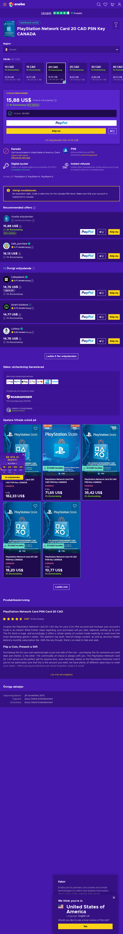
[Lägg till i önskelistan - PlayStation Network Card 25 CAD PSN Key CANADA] (35, 507)
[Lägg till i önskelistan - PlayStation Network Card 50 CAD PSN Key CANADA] (114, 430)
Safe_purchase (19, 244)
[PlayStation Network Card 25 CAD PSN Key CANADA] (22, 523)
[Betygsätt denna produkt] (13, 619)
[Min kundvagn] (112, 4)
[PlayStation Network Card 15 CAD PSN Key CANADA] (61, 523)
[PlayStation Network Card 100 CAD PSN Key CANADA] (61, 446)
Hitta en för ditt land (20, 158)
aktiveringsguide (89, 155)
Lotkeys (15, 329)
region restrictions (19, 155)
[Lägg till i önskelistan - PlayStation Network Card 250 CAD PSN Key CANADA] (35, 429)
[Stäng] (113, 897)
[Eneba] (17, 4)
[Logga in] (119, 4)
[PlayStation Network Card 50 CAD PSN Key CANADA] (101, 446)
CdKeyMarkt (18, 277)
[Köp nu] (61, 123)
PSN (92, 152)
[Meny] (4, 4)
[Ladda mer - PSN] (65, 151)
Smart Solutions (19, 305)
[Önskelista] (105, 4)
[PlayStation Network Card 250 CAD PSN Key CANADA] (22, 446)
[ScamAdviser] (19, 397)
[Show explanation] (32, 247)
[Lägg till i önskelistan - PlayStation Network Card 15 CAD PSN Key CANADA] (75, 507)
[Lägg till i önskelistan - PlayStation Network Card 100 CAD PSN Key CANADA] (75, 430)
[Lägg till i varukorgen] (112, 131)
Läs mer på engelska (62, 675)
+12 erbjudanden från (61, 140)
